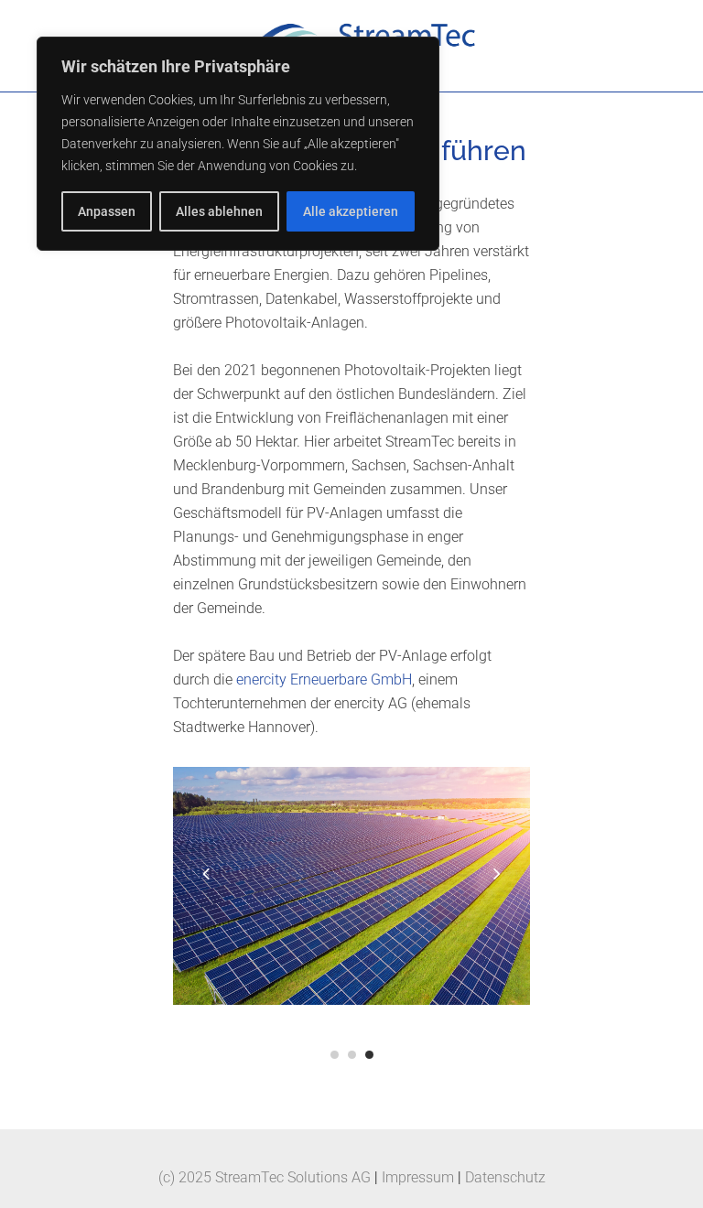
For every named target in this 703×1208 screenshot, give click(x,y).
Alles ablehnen (219, 211)
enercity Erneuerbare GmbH (324, 679)
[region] (238, 144)
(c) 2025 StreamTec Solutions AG (264, 1177)
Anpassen (106, 211)
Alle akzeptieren (350, 211)
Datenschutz (505, 1177)
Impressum (418, 1177)
